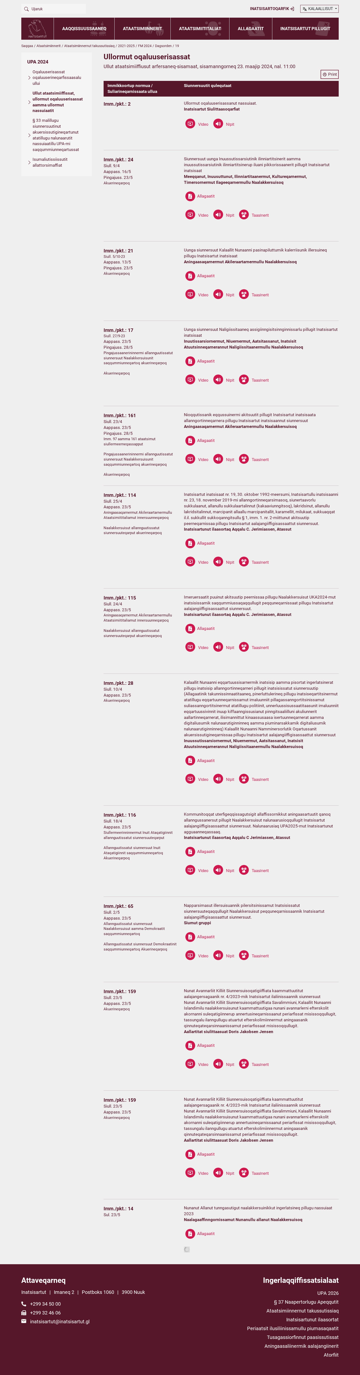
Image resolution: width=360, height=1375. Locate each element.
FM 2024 (145, 46)
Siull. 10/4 (113, 689)
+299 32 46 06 (45, 1313)
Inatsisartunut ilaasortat (312, 1320)
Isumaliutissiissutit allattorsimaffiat (50, 162)
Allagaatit (251, 28)
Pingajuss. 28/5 (118, 347)
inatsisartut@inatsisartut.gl (60, 1322)
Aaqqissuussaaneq (84, 28)
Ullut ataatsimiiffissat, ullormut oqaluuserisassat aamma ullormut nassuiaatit (58, 102)
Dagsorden (163, 46)
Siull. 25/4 (113, 501)
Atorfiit (331, 1355)
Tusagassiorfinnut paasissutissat (303, 1337)
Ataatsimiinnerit (142, 28)
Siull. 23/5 (113, 997)
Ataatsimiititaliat (200, 28)
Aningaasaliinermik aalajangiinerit (301, 1346)
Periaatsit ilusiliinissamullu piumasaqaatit (293, 1328)
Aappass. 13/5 (117, 262)
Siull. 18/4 (113, 821)
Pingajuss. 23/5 (118, 177)
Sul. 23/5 (112, 1214)
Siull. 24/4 (113, 603)
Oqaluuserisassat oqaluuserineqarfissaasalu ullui (57, 77)
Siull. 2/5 (112, 912)
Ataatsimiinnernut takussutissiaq (89, 46)
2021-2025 (126, 46)
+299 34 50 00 (45, 1304)
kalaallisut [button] (320, 8)
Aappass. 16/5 (117, 171)
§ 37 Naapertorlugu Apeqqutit (306, 1302)
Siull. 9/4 (112, 165)
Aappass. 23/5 (117, 341)
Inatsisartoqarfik (270, 8)
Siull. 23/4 (113, 421)
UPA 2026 (328, 1293)
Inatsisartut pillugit (305, 28)
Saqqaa (27, 46)
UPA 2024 (37, 62)
